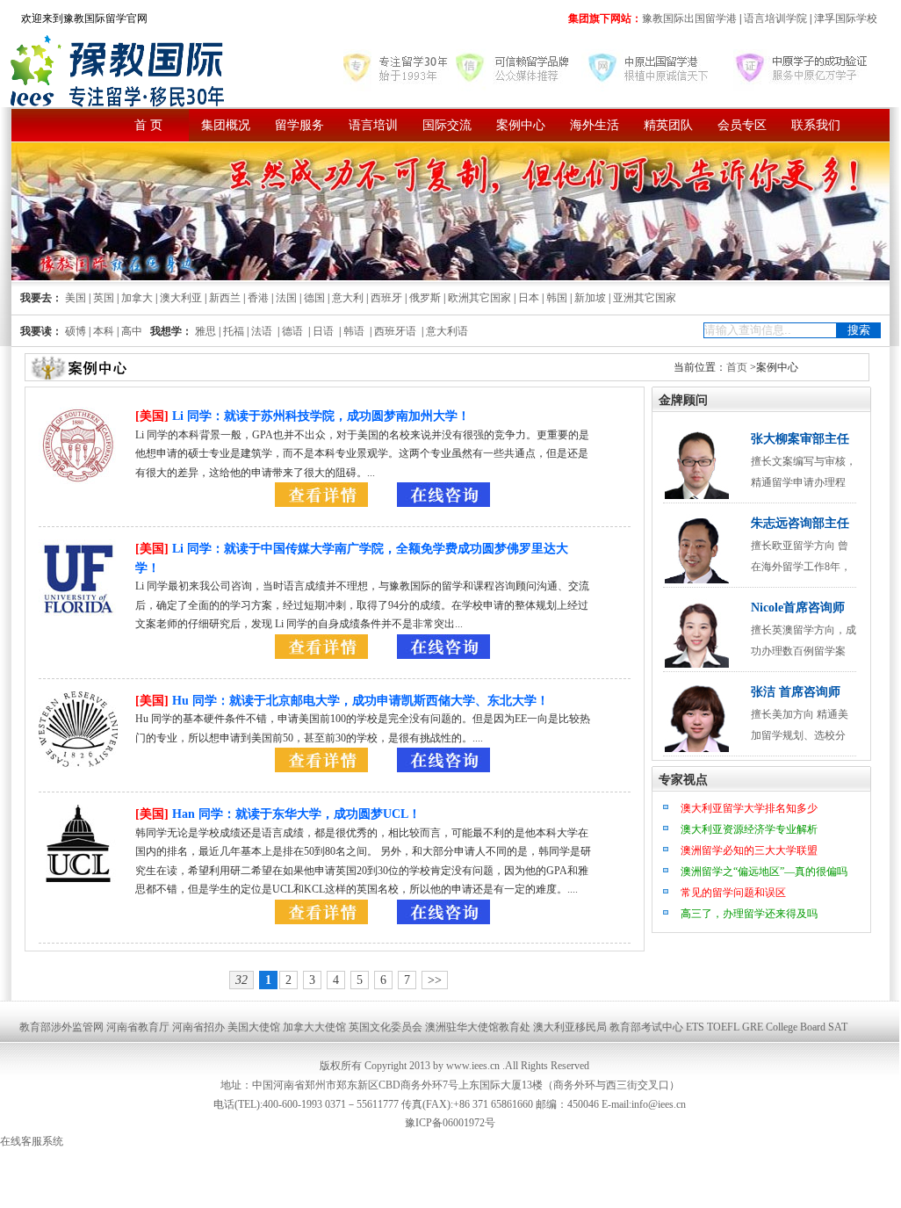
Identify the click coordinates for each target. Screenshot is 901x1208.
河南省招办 (198, 1027)
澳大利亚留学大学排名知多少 (749, 808)
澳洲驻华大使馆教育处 (477, 1027)
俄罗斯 (425, 298)
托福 (233, 331)
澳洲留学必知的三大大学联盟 (749, 850)
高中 (131, 331)
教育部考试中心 (646, 1027)
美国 (75, 298)
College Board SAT (806, 1027)
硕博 (75, 331)
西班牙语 (395, 331)
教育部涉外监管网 (61, 1027)
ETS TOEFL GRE (724, 1027)
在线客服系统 (31, 1141)
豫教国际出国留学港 (690, 18)
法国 (286, 298)
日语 (323, 331)
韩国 (556, 298)
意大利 (348, 298)
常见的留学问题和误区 (733, 892)
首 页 (148, 125)
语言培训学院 (775, 18)
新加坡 (590, 298)
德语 (292, 331)
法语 (261, 331)
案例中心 (520, 125)
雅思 (205, 331)
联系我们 (815, 125)
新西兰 (225, 298)
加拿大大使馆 (314, 1027)
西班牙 (386, 298)
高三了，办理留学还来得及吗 (749, 914)
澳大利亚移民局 (570, 1027)
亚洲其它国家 (644, 298)
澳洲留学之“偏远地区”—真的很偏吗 (764, 871)
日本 (528, 298)
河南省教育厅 (137, 1027)
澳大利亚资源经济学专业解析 (749, 829)
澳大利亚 (181, 298)
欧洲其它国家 (479, 298)
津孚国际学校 (844, 18)
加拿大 (137, 298)
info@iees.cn (658, 1104)
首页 (736, 367)
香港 (258, 298)
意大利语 (447, 331)
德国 (314, 298)
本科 (103, 331)
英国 (103, 298)
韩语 (353, 331)
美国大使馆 (253, 1027)
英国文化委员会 (385, 1027)
